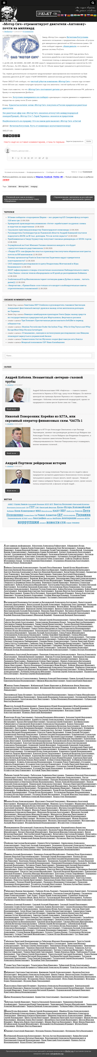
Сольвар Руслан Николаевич (33, 926)
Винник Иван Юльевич (52, 611)
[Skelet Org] (48, 14)
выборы (57, 518)
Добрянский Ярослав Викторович (20, 667)
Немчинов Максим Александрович (66, 832)
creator (10, 385)
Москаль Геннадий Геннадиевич (64, 820)
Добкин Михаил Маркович (81, 665)
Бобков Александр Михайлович (31, 584)
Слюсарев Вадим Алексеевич (40, 919)
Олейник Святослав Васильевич (20, 843)
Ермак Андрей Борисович (82, 678)
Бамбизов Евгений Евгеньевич (75, 570)
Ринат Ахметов (47, 514)
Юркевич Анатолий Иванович (19, 1031)
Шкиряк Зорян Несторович (30, 1020)
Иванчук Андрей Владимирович (20, 706)
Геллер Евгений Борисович (46, 626)
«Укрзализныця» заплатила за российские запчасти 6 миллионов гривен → (73, 198)
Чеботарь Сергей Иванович (17, 1002)
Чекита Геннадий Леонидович (46, 1002)
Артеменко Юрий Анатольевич (19, 558)
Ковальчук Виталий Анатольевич (56, 736)
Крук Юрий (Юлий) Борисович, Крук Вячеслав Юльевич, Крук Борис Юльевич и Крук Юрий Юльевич (48, 756)
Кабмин (10, 511)
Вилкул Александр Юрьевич (69, 608)
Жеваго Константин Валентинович (21, 688)
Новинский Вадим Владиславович (38, 838)
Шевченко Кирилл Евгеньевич (32, 1015)
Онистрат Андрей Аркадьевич (35, 845)
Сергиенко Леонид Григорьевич (35, 917)
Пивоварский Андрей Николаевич (73, 865)
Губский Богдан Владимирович (19, 649)
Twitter (56, 177)
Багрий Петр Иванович (50, 567)
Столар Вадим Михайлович (30, 932)
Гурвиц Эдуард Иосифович (82, 649)
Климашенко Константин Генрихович (63, 728)
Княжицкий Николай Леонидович (21, 734)
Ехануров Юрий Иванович (79, 680)
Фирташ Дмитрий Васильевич (19, 976)
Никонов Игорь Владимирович (49, 836)
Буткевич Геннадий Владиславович (66, 597)
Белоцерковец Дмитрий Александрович (76, 578)
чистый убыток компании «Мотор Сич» (50, 81)
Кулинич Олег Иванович (43, 766)
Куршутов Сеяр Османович (17, 770)
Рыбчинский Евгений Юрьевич (49, 899)
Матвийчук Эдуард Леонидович (41, 808)
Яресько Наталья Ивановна (30, 1038)
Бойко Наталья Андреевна (71, 589)
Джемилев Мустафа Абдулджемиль (22, 663)
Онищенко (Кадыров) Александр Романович (74, 845)
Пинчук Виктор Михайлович (62, 869)
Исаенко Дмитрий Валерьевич (37, 712)
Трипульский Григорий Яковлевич (65, 954)
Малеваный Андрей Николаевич (33, 803)
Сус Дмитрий (81, 934)
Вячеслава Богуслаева (77, 37)
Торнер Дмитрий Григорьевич (38, 952)
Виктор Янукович (63, 504)
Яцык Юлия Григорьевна (32, 1042)
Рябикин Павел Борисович (79, 899)
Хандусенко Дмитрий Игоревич (20, 985)
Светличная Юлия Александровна (21, 909)
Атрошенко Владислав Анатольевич (71, 560)
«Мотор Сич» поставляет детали (44, 89)
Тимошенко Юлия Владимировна (66, 945)
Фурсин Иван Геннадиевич (36, 981)
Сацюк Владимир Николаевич (80, 906)
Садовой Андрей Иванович (45, 904)
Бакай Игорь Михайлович (76, 567)
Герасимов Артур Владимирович (76, 626)
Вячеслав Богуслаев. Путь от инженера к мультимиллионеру (40, 126)
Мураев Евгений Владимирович (41, 822)
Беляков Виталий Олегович (17, 580)
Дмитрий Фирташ (47, 507)
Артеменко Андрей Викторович (73, 556)
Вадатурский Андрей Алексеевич (43, 604)
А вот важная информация (17, 545)
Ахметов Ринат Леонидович (18, 562)
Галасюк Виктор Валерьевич (81, 622)
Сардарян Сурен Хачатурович (19, 906)
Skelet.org (69, 1051)
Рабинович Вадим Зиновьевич (19, 891)
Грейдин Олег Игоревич (41, 643)
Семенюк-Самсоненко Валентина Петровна (67, 913)
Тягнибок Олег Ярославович (44, 960)
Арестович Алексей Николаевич (40, 556)
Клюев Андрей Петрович (77, 732)
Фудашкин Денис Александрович (44, 979)
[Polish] (82, 15)
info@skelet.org (56, 1054)
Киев (17, 510)
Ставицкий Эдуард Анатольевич (43, 928)
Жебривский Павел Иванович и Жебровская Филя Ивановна (60, 685)
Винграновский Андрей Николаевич (22, 611)
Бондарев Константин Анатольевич (36, 591)
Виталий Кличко (81, 504)
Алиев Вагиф (75, 550)
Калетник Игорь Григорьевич (18, 717)
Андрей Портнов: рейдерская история (35, 463)
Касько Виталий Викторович (31, 721)
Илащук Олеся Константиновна (46, 708)
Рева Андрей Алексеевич (40, 893)
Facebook (48, 177)
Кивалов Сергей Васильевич (31, 726)
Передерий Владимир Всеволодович (69, 863)
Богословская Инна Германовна (64, 587)
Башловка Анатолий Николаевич (68, 574)
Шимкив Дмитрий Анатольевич (66, 1017)
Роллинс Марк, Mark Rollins (32, 897)
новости (53, 522)
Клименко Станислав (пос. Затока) (45, 730)
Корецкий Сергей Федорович (42, 745)
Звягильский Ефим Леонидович (20, 697)
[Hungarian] (78, 15)
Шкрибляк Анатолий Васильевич (61, 1020)
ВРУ (51, 504)
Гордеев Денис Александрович (54, 641)
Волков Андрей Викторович (44, 613)
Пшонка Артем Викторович (76, 884)
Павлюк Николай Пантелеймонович (22, 856)
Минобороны (46, 511)
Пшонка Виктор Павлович (17, 886)
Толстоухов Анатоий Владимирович (34, 950)
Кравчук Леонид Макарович (18, 753)
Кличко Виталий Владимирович (20, 732)
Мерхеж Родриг (46, 816)
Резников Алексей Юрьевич (66, 893)
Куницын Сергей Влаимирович (72, 766)
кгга (87, 518)
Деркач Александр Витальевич (75, 661)
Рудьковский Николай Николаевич (64, 897)
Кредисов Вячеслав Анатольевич (78, 753)
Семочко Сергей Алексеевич (46, 915)
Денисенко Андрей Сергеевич (63, 659)
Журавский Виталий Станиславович (58, 688)
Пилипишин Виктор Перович (49, 867)
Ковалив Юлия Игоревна (27, 736)
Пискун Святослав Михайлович (36, 871)
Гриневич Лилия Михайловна (68, 645)
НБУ (63, 510)
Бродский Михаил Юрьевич (60, 593)
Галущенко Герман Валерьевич (19, 624)
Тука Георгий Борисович (39, 958)
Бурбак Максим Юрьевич (56, 595)
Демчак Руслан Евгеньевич (58, 656)
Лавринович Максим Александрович (62, 777)
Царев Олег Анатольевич (47, 997)
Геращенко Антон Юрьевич (17, 628)
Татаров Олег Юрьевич (27, 943)
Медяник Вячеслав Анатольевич (53, 812)
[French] (65, 15)
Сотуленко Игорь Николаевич (63, 926)
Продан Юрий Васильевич (29, 882)
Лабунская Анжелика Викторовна (47, 775)
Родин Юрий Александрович (53, 895)
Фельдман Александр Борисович (34, 974)
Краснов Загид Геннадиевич (47, 753)
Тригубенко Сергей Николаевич (31, 954)
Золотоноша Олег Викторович (35, 699)
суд (63, 522)
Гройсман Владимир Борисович (72, 647)
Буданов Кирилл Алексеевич (29, 595)
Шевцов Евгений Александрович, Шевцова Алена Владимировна (35, 1013)
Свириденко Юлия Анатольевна (55, 909)
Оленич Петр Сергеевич (48, 843)
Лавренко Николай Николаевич (80, 775)
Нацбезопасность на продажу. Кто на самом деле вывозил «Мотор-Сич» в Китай (42, 121)
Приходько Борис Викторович (59, 880)
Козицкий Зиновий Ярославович (34, 738)
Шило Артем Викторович (36, 1017)
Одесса (78, 511)
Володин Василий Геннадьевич (74, 613)
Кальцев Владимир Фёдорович (49, 717)
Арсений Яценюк (36, 504)
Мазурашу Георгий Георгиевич (50, 801)
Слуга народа (69, 515)
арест (30, 518)
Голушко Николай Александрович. (67, 637)
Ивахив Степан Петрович (16, 708)
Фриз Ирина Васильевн (15, 979)
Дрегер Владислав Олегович (63, 669)
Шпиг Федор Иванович (84, 1022)
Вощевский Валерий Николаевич (69, 615)
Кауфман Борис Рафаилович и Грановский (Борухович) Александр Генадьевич (46, 722)
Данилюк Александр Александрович (57, 654)
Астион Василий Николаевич (37, 560)
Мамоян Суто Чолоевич (62, 803)
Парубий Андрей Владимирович (63, 858)
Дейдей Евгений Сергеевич (31, 656)
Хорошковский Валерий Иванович (73, 990)
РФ (35, 515)
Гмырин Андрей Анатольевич (43, 633)
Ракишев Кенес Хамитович (72, 891)
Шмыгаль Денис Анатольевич (29, 1022)
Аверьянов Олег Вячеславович (61, 548)
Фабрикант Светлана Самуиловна (21, 972)
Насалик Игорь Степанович (33, 830)
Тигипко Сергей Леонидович (34, 945)
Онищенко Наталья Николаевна (19, 847)
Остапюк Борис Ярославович (78, 847)
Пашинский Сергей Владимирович (33, 863)
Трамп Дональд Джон (64, 952)
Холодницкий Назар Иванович (69, 988)
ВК (61, 177)
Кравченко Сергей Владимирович (75, 751)
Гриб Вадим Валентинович (67, 643)
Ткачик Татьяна (66, 947)
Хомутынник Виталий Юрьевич (39, 990)
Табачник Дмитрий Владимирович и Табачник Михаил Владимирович (40, 941)
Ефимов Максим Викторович (51, 680)
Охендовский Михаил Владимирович (61, 849)
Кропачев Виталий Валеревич (46, 755)
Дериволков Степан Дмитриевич (43, 661)
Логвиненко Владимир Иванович (53, 788)
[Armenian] (59, 15)
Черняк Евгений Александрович (42, 1006)
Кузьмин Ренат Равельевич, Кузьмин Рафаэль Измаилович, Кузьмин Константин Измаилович (47, 763)
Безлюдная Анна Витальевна (60, 576)
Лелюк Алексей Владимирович (70, 781)
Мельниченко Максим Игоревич (33, 814)
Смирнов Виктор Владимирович (20, 921)
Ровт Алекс (32, 895)
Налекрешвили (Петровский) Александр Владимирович (32, 827)
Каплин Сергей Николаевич (17, 719)
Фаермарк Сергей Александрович (55, 972)
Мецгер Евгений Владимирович (70, 816)
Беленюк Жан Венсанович (42, 578)
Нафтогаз (70, 511)
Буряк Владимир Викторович (32, 597)
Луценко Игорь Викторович (17, 794)
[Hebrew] (72, 15)
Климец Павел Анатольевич (77, 730)
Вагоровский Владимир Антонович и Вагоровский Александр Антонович (40, 602)
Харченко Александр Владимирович (56, 985)
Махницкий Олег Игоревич (17, 810)
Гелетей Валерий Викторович (18, 626)
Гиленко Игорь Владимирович (19, 630)
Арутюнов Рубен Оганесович (50, 558)
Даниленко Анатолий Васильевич (21, 654)
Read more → (12, 409)
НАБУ (56, 510)
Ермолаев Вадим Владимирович (20, 680)
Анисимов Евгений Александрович (66, 554)
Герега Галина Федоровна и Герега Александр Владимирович (61, 628)
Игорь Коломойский (77, 507)
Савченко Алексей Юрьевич (17, 904)
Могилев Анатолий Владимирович (53, 818)
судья (68, 523)
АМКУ (11, 504)
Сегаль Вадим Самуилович (58, 911)
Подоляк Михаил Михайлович (38, 873)
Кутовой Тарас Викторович (45, 770)
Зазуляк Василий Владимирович (50, 694)
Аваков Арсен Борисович (32, 548)
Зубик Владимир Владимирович (67, 699)
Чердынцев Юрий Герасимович (33, 1004)
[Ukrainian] (95, 15)
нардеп (43, 523)
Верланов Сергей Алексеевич (40, 608)
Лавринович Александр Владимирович (23, 777)
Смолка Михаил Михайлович (78, 921)
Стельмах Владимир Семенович (52, 930)
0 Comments (28, 32)
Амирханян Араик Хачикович (43, 552)
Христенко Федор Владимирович (20, 992)
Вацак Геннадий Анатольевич (41, 606)
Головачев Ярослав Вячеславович (33, 637)
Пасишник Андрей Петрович (62, 861)
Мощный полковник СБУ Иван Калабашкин (43, 342)
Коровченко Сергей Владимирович (21, 747)
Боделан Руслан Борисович (43, 589)
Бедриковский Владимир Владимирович (24, 576)
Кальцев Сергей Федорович (79, 717)
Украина (83, 514)
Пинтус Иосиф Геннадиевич (32, 869)
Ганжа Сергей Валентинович (49, 624)
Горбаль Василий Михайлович (72, 639)
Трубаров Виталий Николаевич (33, 956)
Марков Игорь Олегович (33, 805)
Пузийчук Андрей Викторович (46, 884)
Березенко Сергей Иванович (55, 582)
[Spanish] (91, 15)
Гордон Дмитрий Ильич (82, 641)
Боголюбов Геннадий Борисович (32, 587)
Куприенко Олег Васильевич (18, 768)
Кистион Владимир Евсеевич (29, 728)
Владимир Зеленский (16, 507)
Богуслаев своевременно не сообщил (30, 97)
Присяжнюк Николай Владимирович (56, 877)
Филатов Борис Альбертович (79, 974)
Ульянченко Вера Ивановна (44, 965)
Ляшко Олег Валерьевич (64, 796)
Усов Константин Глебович (83, 967)
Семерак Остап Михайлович (18, 915)
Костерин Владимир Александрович (38, 749)
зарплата (80, 518)
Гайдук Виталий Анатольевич (19, 622)
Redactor (8, 32)
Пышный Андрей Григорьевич (46, 886)
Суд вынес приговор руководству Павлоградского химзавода (38, 230)
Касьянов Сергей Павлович (59, 721)
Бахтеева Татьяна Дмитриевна (36, 574)
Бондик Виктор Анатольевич (69, 591)
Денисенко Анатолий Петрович (32, 659)
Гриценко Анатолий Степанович (39, 647)
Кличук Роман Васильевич (50, 732)
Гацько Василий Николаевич (78, 624)
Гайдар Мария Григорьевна (82, 620)
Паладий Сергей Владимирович (56, 856)
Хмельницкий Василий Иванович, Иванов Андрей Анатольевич (47, 986)
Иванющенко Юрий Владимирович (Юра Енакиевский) (65, 706)
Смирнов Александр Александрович (73, 919)
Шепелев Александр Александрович (65, 1015)
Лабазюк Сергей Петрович (16, 775)
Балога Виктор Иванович (47, 570)
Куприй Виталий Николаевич (48, 768)
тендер (34, 186)
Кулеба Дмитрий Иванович (75, 764)
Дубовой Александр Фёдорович (35, 671)
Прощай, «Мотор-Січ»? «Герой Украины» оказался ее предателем (42, 116)
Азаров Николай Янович (27, 550)
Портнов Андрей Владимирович (37, 875)
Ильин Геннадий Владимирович (47, 710)
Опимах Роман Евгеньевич (49, 847)
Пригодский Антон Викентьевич (20, 877)
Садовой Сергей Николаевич (73, 904)
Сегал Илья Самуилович (32, 911)
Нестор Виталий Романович (38, 834)
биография (39, 518)
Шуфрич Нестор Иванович (29, 1026)
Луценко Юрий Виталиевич (46, 794)
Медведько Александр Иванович (20, 812)
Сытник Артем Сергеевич (16, 936)
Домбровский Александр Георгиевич (56, 667)
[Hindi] (75, 15)
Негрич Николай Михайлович (33, 832)
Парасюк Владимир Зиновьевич (30, 858)
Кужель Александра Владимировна (34, 762)
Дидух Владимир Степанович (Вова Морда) (45, 665)
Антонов (12, 186)
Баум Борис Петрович (74, 572)
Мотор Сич (23, 186)
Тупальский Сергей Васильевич (68, 958)
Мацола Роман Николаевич (45, 810)
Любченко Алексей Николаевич (36, 796)
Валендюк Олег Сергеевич (73, 604)
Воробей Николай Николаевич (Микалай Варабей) (28, 615)
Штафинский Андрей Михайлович (21, 1024)
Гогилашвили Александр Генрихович (22, 635)
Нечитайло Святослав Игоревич (68, 834)
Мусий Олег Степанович (70, 822)
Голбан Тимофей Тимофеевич (56, 635)
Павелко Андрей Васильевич (18, 854)
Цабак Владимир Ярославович (19, 997)
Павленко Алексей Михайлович (49, 854)
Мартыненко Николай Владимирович (65, 805)
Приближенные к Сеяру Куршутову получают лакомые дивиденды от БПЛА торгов (49, 239)
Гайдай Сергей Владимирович (53, 620)
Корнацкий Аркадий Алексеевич (73, 745)
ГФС (37, 507)
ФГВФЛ (25, 518)
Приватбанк (29, 515)
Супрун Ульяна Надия (56, 932)
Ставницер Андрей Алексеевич (76, 928)
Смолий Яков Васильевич (49, 921)
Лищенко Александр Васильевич (20, 788)
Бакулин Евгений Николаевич (19, 570)
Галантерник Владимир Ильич (50, 622)
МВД (38, 511)
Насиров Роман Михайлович (62, 830)
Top (91, 1051)
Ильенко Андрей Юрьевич (76, 708)
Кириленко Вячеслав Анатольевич (63, 726)
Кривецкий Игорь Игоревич (17, 755)
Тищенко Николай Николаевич (41, 947)
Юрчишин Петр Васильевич (79, 1031)
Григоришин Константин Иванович (34, 645)
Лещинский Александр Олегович (45, 784)
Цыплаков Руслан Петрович (74, 997)
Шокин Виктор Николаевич (58, 1022)
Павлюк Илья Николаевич (79, 854)
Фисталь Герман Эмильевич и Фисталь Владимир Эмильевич (65, 976)
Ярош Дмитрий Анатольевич (55, 1040)
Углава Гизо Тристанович (17, 965)
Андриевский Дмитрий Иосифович (30, 554)
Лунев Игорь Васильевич (40, 792)
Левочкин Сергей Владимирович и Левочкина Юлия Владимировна (50, 780)
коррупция (28, 521)
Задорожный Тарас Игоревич (18, 694)
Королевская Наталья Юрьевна (54, 747)
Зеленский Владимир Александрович (55, 697)
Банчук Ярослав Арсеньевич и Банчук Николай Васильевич (33, 572)
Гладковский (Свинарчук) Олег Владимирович (58, 630)
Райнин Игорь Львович (46, 891)
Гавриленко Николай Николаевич (21, 620)
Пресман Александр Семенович (70, 875)
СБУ (60, 515)
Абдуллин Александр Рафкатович (49, 545)
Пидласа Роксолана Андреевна (19, 867)
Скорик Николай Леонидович (67, 917)
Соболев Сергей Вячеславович (52, 923)
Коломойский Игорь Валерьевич (68, 740)
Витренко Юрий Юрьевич (77, 611)
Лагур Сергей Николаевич (36, 779)
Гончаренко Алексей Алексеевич (40, 639)
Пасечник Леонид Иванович (33, 861)
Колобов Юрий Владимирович (37, 740)
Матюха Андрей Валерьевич (73, 808)
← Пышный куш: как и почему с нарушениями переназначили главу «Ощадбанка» (21, 199)
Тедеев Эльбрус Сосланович (52, 943)
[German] (68, 15)
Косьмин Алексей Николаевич (73, 749)
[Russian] (88, 15)
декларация (69, 518)
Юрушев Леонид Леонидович (49, 1031)
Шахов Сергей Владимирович (43, 1011)
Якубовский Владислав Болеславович (23, 1036)
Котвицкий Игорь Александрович (41, 751)
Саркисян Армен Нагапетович (50, 906)
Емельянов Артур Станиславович (21, 678)
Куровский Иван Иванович (77, 768)
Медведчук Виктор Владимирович (77, 810)
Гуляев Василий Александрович (52, 649)
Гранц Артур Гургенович (16, 643)
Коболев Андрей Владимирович (55, 734)
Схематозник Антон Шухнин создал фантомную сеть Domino (52, 339)
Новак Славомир (12, 838)
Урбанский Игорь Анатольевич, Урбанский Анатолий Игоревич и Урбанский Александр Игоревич (47, 966)
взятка (49, 518)
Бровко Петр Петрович (34, 593)
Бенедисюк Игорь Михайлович (47, 580)
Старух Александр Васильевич (19, 930)
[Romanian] (85, 15)
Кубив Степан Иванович (59, 760)
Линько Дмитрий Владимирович (79, 784)
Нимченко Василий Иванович (80, 836)
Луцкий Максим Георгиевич (75, 794)
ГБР (27, 507)
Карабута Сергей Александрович (48, 719)
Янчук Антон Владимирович (57, 1036)
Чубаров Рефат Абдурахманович (75, 1006)
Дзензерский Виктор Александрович (59, 663)
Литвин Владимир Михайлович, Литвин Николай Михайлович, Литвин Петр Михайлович (50, 786)
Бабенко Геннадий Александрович (21, 567)
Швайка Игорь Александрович (74, 1011)
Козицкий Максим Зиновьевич (67, 738)
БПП (47, 504)
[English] (62, 15)
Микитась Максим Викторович (19, 818)
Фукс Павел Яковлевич (73, 979)
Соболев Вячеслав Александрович (20, 923)
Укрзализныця (14, 518)
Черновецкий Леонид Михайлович (67, 1004)
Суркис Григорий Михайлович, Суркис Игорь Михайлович (44, 934)
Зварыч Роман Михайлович (81, 694)
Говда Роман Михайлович (72, 633)
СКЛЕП (6, 180)
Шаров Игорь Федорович (16, 1011)
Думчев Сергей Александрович (67, 671)
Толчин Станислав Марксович (69, 950)
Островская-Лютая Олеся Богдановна (22, 849)
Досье (60, 507)
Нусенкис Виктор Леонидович (71, 838)
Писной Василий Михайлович (68, 871)
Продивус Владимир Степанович (60, 882)
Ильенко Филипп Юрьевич (17, 710)
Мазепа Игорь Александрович (19, 801)
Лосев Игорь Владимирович (66, 790)
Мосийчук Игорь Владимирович (31, 820)
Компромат (28, 510)
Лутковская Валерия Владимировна (72, 792)
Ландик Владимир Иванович (64, 779)
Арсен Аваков (21, 504)
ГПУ (32, 507)
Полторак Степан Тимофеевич (69, 873)
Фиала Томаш (57, 974)
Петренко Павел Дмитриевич (40, 865)
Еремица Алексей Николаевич (53, 678)
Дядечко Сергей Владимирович (35, 673)
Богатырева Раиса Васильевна (63, 584)
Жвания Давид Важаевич (17, 685)
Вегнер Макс (63, 606)
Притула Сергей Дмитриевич (28, 880)
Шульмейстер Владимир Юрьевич (57, 1024)
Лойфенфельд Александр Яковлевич (34, 790)
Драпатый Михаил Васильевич (32, 669)
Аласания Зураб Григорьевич (54, 550)
